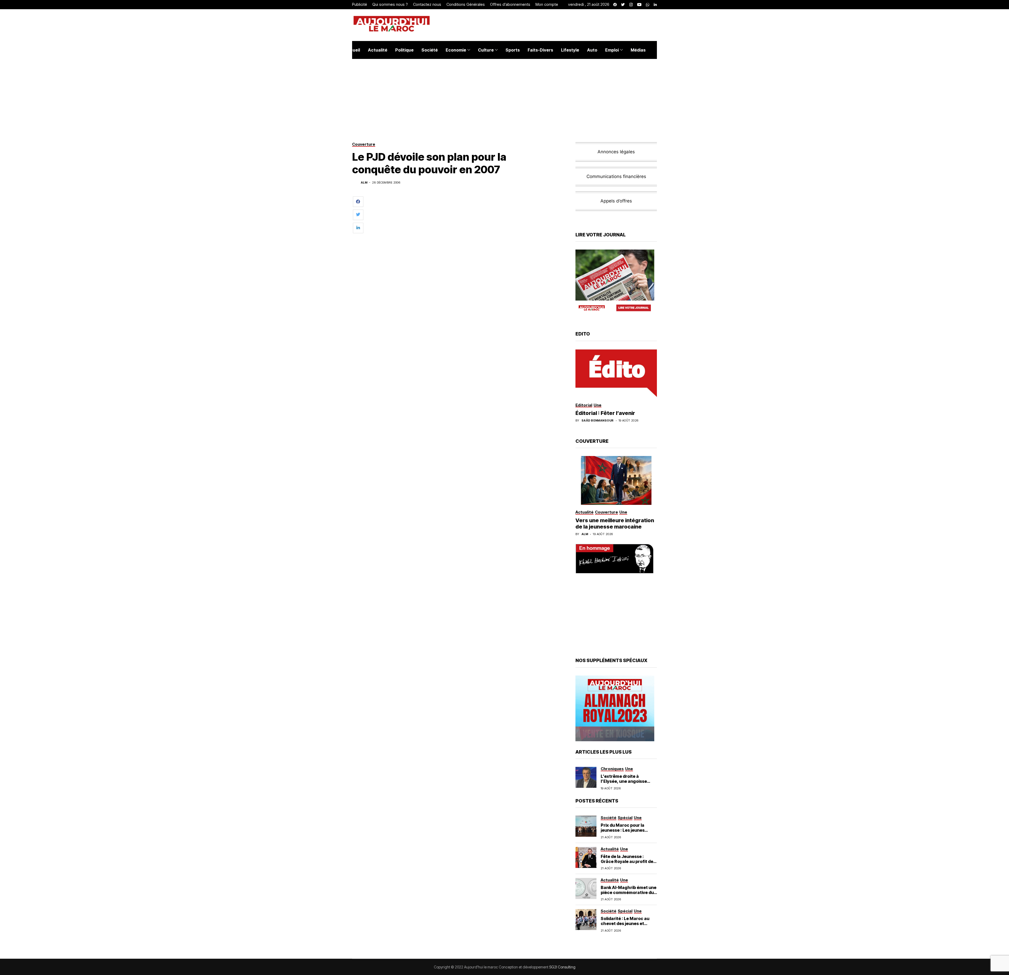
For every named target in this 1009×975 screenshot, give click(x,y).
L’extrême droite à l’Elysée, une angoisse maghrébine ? (624, 781)
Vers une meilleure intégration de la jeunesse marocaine (614, 523)
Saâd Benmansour (597, 420)
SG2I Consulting (562, 967)
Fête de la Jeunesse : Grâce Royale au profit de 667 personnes (627, 861)
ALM (364, 182)
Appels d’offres (616, 201)
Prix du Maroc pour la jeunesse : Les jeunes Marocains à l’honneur (624, 830)
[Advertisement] (467, 210)
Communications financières (616, 176)
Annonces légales (616, 151)
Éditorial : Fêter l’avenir (605, 413)
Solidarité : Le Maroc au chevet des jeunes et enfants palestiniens (625, 923)
